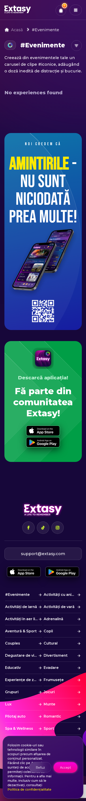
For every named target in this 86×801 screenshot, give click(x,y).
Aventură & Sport (21, 631)
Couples (12, 643)
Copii (48, 631)
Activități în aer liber (23, 619)
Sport (49, 728)
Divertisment (55, 655)
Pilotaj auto (15, 716)
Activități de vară (59, 607)
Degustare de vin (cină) (23, 655)
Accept (65, 768)
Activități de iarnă (21, 607)
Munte (49, 704)
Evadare (51, 668)
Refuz (40, 768)
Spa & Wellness (19, 728)
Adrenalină (53, 619)
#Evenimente (45, 29)
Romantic (52, 716)
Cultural (51, 643)
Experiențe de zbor (22, 680)
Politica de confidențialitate (29, 789)
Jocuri (49, 692)
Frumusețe (54, 680)
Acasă (17, 29)
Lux (8, 704)
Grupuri (12, 692)
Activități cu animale (62, 595)
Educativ (13, 668)
